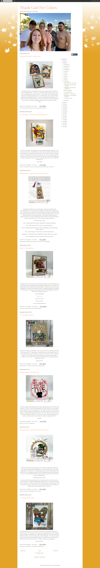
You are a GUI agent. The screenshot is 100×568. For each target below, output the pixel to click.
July (65, 73)
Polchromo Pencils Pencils (38, 241)
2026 (64, 61)
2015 (64, 118)
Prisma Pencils (39, 107)
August (65, 71)
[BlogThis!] (41, 106)
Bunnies (54, 350)
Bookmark (25, 241)
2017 (64, 114)
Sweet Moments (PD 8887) (36, 288)
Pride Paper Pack (33, 97)
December (66, 64)
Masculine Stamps (45, 166)
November (66, 66)
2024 (64, 102)
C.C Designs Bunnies (27, 315)
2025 (64, 62)
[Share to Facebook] (44, 106)
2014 (64, 119)
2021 (64, 107)
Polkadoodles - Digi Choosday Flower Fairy (34, 173)
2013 (64, 121)
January (65, 100)
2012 (64, 123)
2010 (64, 126)
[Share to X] (42, 106)
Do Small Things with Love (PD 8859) (48, 285)
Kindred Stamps (32, 107)
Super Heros (51, 166)
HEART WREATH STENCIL (44, 408)
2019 (64, 111)
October (65, 67)
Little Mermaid (34, 546)
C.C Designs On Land (27, 498)
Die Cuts (27, 423)
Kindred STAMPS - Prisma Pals (30, 56)
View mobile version (39, 553)
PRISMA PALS (29, 92)
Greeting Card (25, 491)
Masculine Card (38, 166)
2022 (64, 106)
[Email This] (40, 106)
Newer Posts (23, 550)
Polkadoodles (26, 210)
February (66, 81)
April (65, 78)
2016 (64, 116)
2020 (64, 109)
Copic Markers (26, 107)
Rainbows (44, 107)
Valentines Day (41, 365)
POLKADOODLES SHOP (28, 414)
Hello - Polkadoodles (27, 248)
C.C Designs (25, 166)
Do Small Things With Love (37, 469)
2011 (64, 124)
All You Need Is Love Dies (49, 473)
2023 (64, 104)
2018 (64, 112)
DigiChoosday (30, 241)
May (65, 76)
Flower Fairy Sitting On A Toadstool (42, 212)
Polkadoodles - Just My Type (29, 372)
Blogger (58, 565)
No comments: (35, 106)
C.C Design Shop (33, 352)
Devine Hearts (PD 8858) (38, 286)
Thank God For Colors (38, 7)
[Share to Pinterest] (45, 106)
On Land (24, 532)
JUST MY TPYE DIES (30, 408)
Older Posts (55, 550)
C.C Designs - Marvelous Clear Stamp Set (33, 114)
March (65, 79)
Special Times (26, 216)
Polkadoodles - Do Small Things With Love (34, 430)
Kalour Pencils (31, 166)
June (65, 74)
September (66, 69)
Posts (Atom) (42, 557)
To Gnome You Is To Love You (34, 218)
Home (40, 550)
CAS (24, 423)
